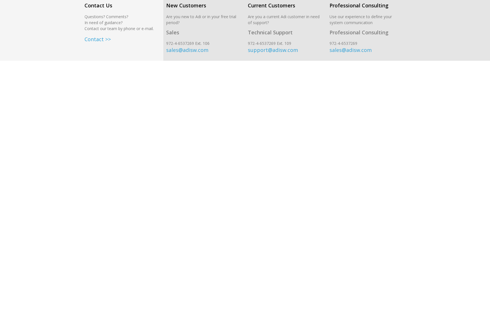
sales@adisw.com (187, 50)
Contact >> (98, 39)
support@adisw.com (273, 50)
